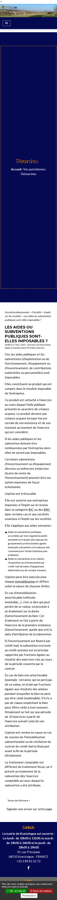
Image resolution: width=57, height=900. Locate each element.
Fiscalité (36, 312)
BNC (47, 509)
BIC (31, 509)
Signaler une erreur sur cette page (29, 809)
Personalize (29, 895)
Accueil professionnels (17, 312)
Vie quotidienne (34, 169)
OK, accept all (17, 891)
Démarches (28, 174)
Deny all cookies (41, 891)
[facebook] (28, 867)
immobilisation (25, 581)
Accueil (16, 169)
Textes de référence (17, 800)
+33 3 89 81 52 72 (28, 861)
